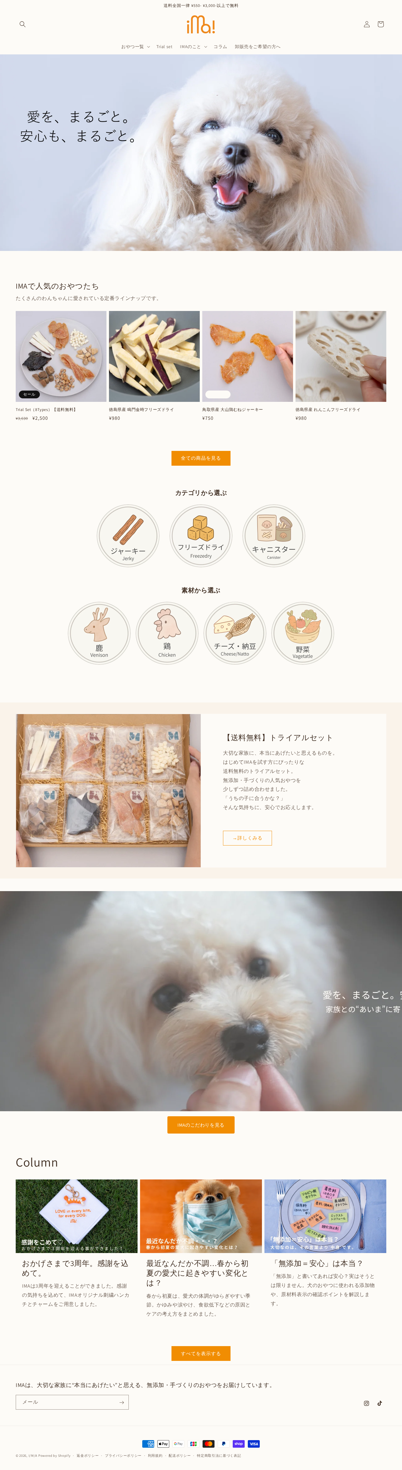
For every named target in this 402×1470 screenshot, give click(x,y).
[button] (23, 24)
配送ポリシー (180, 1455)
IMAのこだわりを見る (201, 1125)
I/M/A (33, 1455)
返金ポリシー (88, 1455)
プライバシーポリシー (123, 1455)
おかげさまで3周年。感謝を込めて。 (75, 1268)
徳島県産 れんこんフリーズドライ (328, 409)
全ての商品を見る (201, 458)
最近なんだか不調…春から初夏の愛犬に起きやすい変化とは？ (197, 1273)
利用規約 (155, 1455)
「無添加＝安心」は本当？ (317, 1263)
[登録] (121, 1402)
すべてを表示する (201, 1353)
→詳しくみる (247, 838)
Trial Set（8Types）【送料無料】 (47, 409)
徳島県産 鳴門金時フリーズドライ (141, 409)
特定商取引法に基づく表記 (219, 1455)
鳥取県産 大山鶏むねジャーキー (232, 409)
